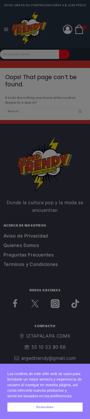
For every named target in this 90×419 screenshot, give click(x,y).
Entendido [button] (45, 407)
